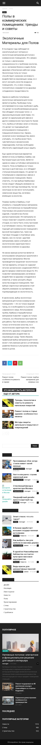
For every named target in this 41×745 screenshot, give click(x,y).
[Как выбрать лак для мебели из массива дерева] (6, 543)
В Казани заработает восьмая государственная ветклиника (25, 530)
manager (29, 469)
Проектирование (19, 469)
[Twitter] (10, 363)
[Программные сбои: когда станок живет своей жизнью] (6, 464)
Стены (15, 522)
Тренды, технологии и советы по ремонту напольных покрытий (25, 403)
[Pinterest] (15, 363)
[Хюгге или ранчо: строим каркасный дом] (6, 477)
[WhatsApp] (20, 363)
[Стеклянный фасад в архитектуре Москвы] (6, 489)
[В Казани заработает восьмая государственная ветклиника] (6, 531)
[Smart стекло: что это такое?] (6, 519)
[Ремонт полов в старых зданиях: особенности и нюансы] (8, 414)
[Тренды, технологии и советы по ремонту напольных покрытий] (8, 403)
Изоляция (7, 588)
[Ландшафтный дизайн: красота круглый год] (6, 500)
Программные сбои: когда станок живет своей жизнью (25, 463)
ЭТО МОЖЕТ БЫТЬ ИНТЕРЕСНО (19, 390)
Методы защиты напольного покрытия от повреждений (26, 425)
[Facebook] (4, 363)
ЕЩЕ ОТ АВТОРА (12, 394)
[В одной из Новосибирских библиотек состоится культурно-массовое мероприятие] (6, 555)
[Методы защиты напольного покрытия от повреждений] (8, 425)
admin (26, 545)
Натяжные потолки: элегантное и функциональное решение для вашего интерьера (20, 657)
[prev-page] (3, 433)
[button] (4, 3)
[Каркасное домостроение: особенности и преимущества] (8, 701)
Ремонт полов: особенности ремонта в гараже (11, 379)
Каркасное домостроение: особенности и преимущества (25, 700)
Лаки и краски (18, 545)
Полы (11, 9)
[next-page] (7, 433)
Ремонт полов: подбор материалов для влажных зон (30, 379)
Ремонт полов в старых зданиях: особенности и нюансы (26, 414)
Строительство (18, 480)
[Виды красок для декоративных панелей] (6, 569)
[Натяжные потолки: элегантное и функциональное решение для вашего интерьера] (20, 643)
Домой (4, 9)
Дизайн (16, 502)
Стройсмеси (8, 612)
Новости (16, 536)
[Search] (38, 3)
